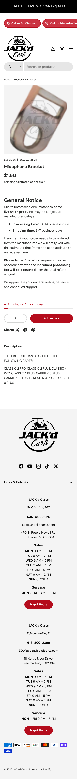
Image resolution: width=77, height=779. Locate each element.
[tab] (13, 346)
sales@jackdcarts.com (38, 525)
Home (7, 79)
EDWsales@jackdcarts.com (38, 651)
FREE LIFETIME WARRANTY (38, 6)
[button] (62, 48)
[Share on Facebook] (25, 330)
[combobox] (38, 66)
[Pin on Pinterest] (33, 330)
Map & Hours (38, 604)
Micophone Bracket (25, 79)
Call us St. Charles (23, 23)
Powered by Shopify (40, 769)
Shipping (9, 182)
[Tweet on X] (17, 330)
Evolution (10, 159)
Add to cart (51, 318)
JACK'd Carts (20, 769)
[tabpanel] (38, 373)
